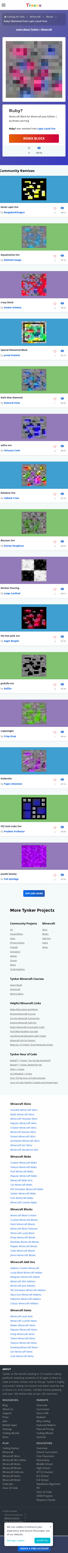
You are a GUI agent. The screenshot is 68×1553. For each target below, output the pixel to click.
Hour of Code (10, 1488)
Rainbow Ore (8, 492)
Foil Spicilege (11, 879)
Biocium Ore (8, 540)
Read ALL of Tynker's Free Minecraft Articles (31, 1044)
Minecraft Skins (11, 1456)
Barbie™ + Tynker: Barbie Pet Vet (26, 1064)
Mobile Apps (9, 1425)
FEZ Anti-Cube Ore (11, 826)
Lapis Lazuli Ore (46, 128)
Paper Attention (13, 783)
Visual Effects (16, 933)
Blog (5, 1405)
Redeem (41, 1417)
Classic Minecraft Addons (24, 1303)
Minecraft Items (11, 1476)
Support (7, 1413)
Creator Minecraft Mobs (23, 1162)
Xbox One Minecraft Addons (25, 1294)
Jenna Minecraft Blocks (23, 1255)
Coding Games (10, 1448)
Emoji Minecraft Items (22, 1334)
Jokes (12, 938)
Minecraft (35, 16)
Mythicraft (15, 989)
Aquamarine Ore (10, 254)
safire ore (6, 445)
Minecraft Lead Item (21, 1316)
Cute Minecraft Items (22, 1356)
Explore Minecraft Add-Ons (23, 1022)
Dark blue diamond (12, 397)
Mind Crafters (16, 993)
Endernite (6, 778)
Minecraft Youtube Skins (23, 1118)
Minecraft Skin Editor (14, 1460)
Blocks (49, 16)
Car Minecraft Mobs (21, 1184)
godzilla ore (7, 683)
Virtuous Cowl (12, 450)
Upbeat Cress (11, 498)
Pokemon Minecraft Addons (25, 1298)
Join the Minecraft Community (25, 1018)
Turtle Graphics (17, 969)
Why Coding (43, 1421)
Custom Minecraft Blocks (24, 1219)
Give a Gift (42, 1413)
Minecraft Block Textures (24, 1228)
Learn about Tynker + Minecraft (34, 29)
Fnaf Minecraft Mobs (21, 1171)
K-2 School (42, 1476)
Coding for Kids (16, 16)
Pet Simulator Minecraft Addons (28, 1290)
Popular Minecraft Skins (23, 1123)
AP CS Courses (44, 1472)
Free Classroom (45, 1456)
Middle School (44, 1464)
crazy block (7, 302)
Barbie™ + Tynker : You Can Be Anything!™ (30, 1060)
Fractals (14, 947)
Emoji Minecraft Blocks (22, 1237)
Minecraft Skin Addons (22, 1281)
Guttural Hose (12, 402)
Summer (41, 1437)
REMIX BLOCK (34, 138)
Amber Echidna (12, 307)
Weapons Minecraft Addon (25, 1276)
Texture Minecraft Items (23, 1342)
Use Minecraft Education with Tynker (28, 1035)
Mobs (45, 947)
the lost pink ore (10, 635)
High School (43, 1468)
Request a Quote (45, 1499)
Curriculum (42, 1409)
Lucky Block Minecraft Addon (26, 1272)
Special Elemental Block (14, 349)
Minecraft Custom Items (23, 1320)
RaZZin (8, 688)
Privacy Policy (11, 1518)
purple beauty (9, 873)
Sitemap (7, 1429)
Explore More (34, 893)
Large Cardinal (12, 593)
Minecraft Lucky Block (22, 1233)
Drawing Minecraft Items (24, 1347)
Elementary (42, 1460)
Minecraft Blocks (11, 1468)
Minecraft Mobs (11, 1464)
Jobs (4, 1421)
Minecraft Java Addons (22, 1285)
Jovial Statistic (12, 355)
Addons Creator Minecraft (24, 1268)
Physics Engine (17, 942)
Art (11, 929)
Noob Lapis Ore (9, 207)
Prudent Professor (14, 831)
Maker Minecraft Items (22, 1325)
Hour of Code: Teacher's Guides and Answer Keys (34, 1082)
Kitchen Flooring (10, 588)
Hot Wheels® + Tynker (21, 1073)
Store (5, 1437)
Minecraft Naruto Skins (23, 1132)
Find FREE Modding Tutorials (24, 1031)
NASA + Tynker (17, 1069)
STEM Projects (44, 1495)
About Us (7, 1409)
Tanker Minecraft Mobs (23, 1193)
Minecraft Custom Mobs (23, 1202)
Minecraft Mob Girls (21, 1180)
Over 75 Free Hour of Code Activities (27, 1078)
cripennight (7, 730)
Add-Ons (46, 938)
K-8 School (42, 1480)
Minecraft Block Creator (23, 1215)
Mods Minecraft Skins (22, 1114)
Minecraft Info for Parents (22, 1040)
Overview (41, 1405)
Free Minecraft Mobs (21, 1198)
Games (13, 955)
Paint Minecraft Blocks (22, 1224)
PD (38, 1488)
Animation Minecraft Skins (25, 1140)
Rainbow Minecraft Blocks (24, 1241)
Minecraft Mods (11, 1480)
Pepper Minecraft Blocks (23, 1246)
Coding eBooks (10, 1433)
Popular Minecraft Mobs (23, 1175)
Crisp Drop (10, 736)
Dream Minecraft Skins (23, 1136)
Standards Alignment (48, 1484)
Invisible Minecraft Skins (23, 1109)
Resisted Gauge (12, 259)
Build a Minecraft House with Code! (27, 1027)
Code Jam (7, 1484)
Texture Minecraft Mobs (23, 1167)
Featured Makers (46, 1425)
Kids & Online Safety (13, 1521)
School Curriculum (46, 1452)
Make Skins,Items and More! (24, 1009)
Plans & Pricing (44, 1429)
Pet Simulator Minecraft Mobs (26, 1189)
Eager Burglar (11, 640)
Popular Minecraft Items (23, 1329)
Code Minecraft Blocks (22, 1250)
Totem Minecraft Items (22, 1338)
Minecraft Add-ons (13, 1472)
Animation (15, 951)
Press (5, 1417)
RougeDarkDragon (14, 212)
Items (45, 942)
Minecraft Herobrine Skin (24, 1149)
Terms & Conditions (13, 1515)
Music (13, 964)
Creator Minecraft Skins (23, 1127)
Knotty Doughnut (14, 545)
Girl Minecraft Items (21, 1351)
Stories (13, 960)
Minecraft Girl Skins (21, 1145)
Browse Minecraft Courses (23, 1013)
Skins (44, 929)
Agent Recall (16, 984)
